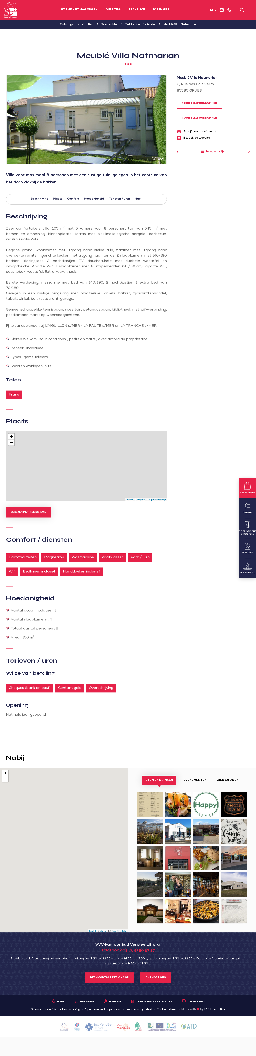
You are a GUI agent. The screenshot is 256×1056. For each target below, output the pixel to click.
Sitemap (37, 1009)
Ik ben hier (161, 10)
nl (212, 10)
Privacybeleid (143, 1009)
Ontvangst (67, 24)
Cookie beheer (167, 1009)
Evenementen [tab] (195, 780)
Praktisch (137, 10)
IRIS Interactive (214, 1009)
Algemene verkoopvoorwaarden (107, 1009)
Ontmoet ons (155, 977)
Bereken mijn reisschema (28, 512)
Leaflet (129, 499)
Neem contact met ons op (109, 977)
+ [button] (11, 436)
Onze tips (113, 10)
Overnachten (110, 24)
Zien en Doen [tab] (228, 780)
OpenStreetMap (157, 499)
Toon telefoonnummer (199, 103)
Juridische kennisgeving (63, 1009)
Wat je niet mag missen (79, 10)
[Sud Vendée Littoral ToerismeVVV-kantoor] (10, 10)
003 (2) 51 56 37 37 (137, 950)
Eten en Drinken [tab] (159, 780)
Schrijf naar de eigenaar (200, 131)
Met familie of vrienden (140, 24)
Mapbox (141, 499)
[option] (86, 119)
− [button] (11, 442)
